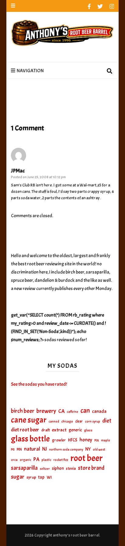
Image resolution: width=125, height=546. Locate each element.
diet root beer (25, 430)
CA (61, 411)
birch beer (22, 411)
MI (13, 449)
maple (105, 440)
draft (45, 430)
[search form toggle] (109, 71)
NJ (44, 449)
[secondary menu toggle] (13, 6)
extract (59, 430)
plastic (46, 460)
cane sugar (28, 420)
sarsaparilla (24, 468)
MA (96, 440)
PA (36, 459)
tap (41, 477)
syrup (31, 477)
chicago (67, 421)
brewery (46, 411)
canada (99, 411)
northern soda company (66, 449)
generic (75, 430)
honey (85, 440)
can (85, 411)
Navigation (30, 71)
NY (88, 449)
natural (32, 448)
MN (19, 449)
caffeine (72, 412)
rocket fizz (60, 460)
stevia (71, 468)
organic (25, 460)
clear (79, 421)
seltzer (45, 468)
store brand (91, 468)
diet (106, 420)
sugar (17, 476)
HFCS (72, 440)
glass (88, 430)
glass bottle (30, 439)
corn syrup (92, 421)
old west (99, 449)
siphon (58, 468)
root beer (86, 458)
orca (14, 460)
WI (49, 477)
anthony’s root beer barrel (76, 535)
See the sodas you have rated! (39, 384)
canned (54, 421)
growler (59, 440)
